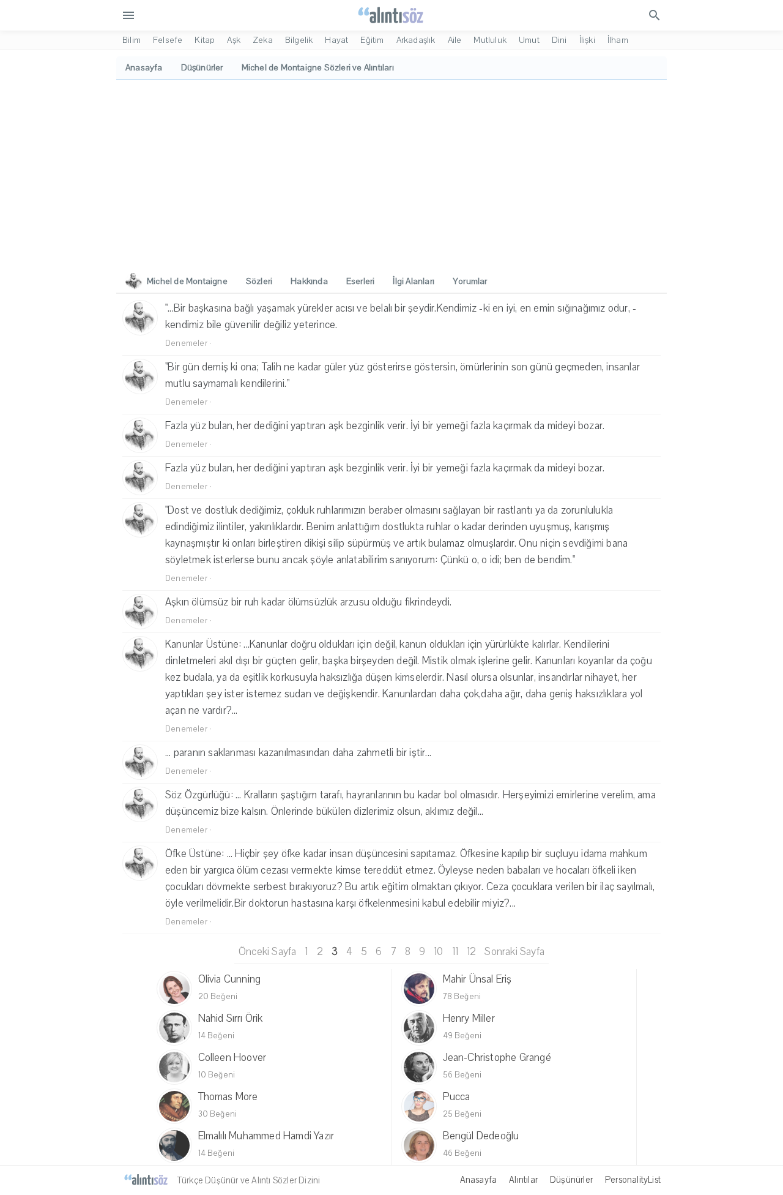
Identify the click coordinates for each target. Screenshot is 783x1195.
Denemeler (186, 343)
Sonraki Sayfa (514, 952)
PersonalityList (633, 1180)
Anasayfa (478, 1180)
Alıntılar (523, 1180)
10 (438, 952)
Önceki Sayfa (267, 952)
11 (455, 952)
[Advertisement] (391, 172)
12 (471, 952)
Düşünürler (571, 1180)
